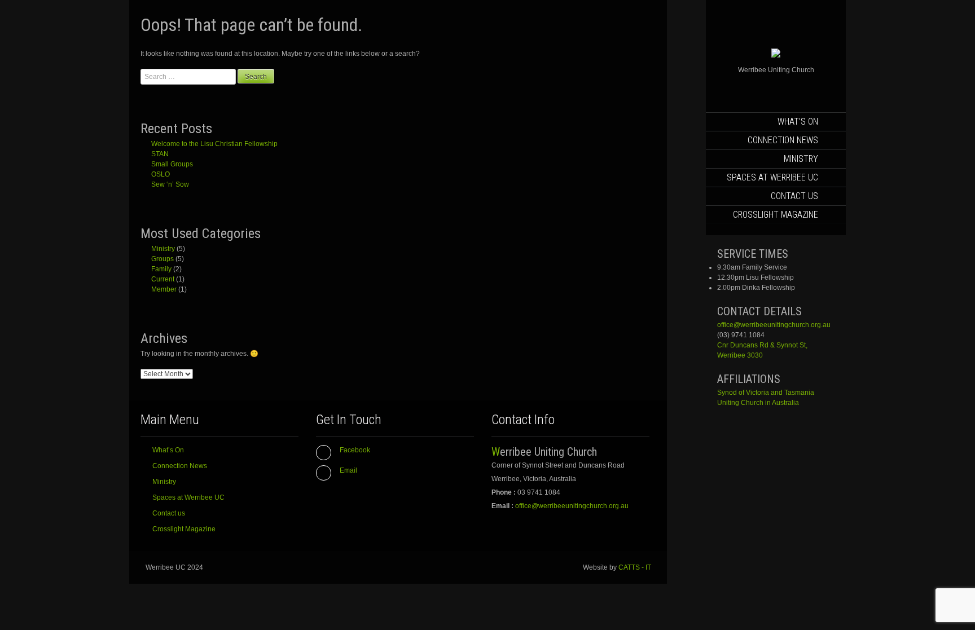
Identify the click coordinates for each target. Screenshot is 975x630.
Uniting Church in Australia (758, 403)
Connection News (783, 140)
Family (161, 269)
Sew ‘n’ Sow (170, 184)
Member (164, 289)
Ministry (801, 158)
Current (162, 279)
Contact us (794, 196)
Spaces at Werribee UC (772, 177)
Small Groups (172, 164)
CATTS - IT (634, 567)
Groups (162, 259)
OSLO (160, 174)
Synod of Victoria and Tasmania (765, 392)
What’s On (798, 121)
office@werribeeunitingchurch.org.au (774, 325)
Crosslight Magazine (775, 214)
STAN (160, 154)
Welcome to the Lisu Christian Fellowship (214, 144)
